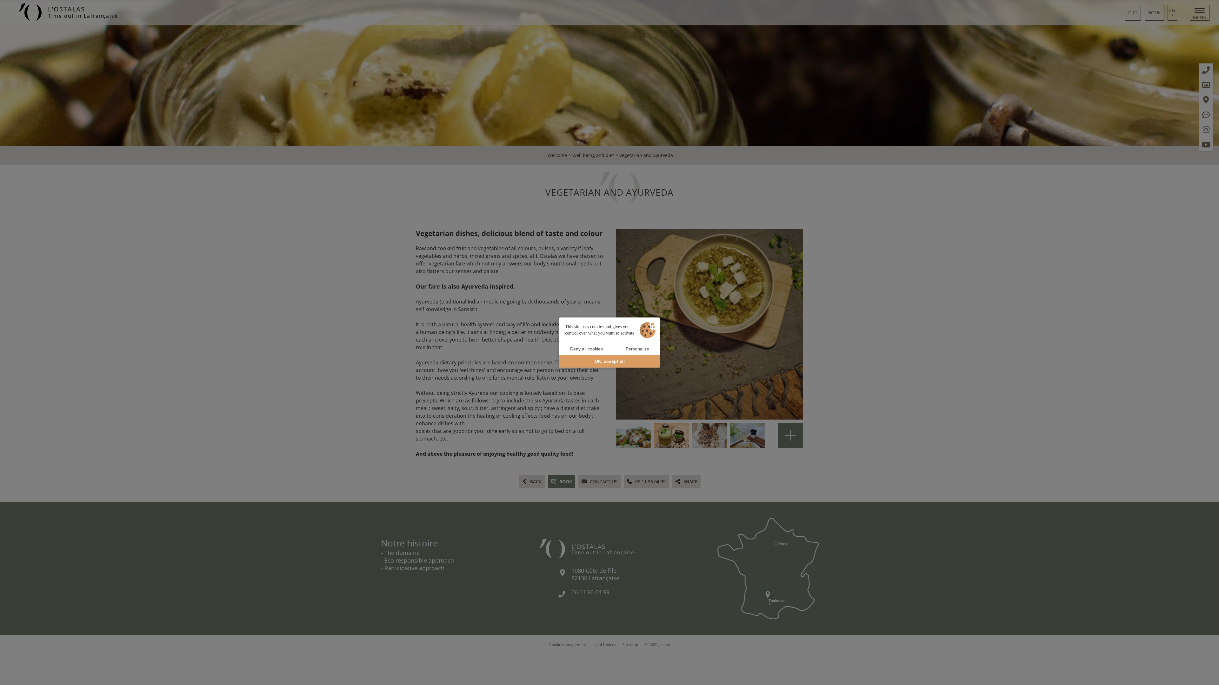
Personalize (637, 348)
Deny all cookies (586, 348)
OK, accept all (610, 361)
